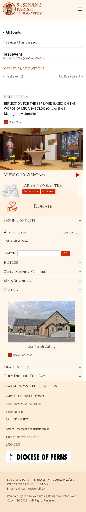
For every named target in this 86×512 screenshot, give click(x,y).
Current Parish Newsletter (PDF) (25, 395)
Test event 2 (14, 76)
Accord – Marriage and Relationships (27, 429)
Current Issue (31, 191)
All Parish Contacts (17, 240)
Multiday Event (70, 76)
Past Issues (48, 191)
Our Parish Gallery (41, 347)
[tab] (41, 220)
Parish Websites (34, 496)
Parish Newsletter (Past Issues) (24, 403)
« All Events (12, 32)
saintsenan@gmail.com (31, 488)
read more (15, 122)
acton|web (69, 496)
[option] (41, 325)
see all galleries (22, 354)
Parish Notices (14, 411)
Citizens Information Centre (22, 437)
